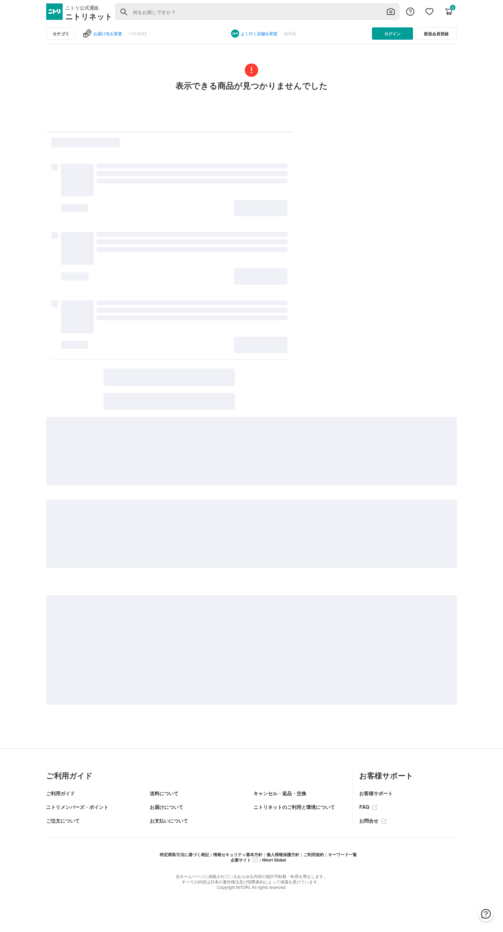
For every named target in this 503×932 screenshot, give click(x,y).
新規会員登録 (436, 33)
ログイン (392, 33)
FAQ (365, 806)
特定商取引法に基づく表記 (184, 854)
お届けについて (166, 806)
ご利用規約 (314, 854)
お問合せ (369, 820)
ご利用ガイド (60, 793)
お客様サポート (376, 793)
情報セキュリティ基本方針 (237, 854)
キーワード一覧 (342, 854)
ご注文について (63, 820)
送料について (164, 793)
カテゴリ (61, 33)
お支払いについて (169, 820)
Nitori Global (274, 860)
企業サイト (241, 860)
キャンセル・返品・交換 (280, 793)
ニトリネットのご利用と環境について (294, 806)
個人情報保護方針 (283, 854)
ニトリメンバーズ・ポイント (77, 806)
